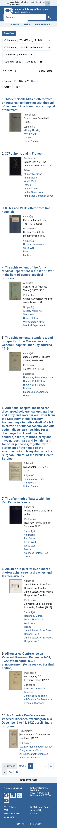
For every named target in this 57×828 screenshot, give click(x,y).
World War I (30, 134)
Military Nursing (32, 130)
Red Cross (29, 538)
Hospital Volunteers (33, 244)
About (15, 24)
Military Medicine (33, 174)
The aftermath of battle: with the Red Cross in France (26, 500)
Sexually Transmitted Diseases (36, 746)
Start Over (9, 33)
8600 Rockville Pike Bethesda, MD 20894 (40, 794)
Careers (34, 813)
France (27, 137)
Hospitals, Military (33, 615)
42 (10, 771)
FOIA (6, 810)
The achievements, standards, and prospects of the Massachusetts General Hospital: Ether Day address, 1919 (27, 343)
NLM (18, 824)
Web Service (42, 24)
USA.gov (37, 824)
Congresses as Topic (35, 695)
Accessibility (36, 810)
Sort (6, 86)
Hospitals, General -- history (38, 377)
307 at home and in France (23, 153)
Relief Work (30, 542)
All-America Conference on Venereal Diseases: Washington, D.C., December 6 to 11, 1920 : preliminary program (28, 721)
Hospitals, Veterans (33, 479)
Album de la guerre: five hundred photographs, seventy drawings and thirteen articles (27, 572)
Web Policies (10, 807)
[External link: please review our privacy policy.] (6, 795)
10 (19, 86)
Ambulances (30, 177)
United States (31, 141)
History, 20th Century (34, 384)
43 (17, 771)
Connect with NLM (13, 788)
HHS (29, 824)
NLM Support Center (40, 807)
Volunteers (30, 534)
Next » (34, 81)
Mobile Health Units (34, 619)
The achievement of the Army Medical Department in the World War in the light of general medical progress (28, 273)
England (27, 255)
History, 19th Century (34, 381)
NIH (23, 824)
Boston (27, 388)
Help (27, 24)
